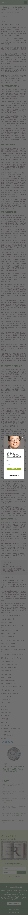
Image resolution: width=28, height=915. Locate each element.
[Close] (22, 437)
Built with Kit (18, 475)
